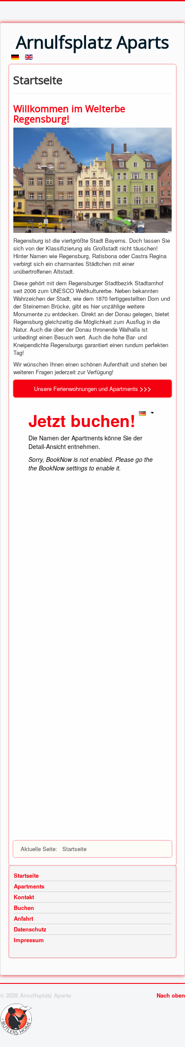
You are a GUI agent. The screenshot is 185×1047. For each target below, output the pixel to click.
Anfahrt (23, 918)
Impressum (29, 940)
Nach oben (171, 995)
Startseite (26, 875)
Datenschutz (30, 929)
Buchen (24, 908)
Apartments (29, 886)
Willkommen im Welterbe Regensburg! (69, 113)
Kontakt (24, 897)
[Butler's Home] (18, 1018)
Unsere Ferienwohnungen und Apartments (86, 389)
